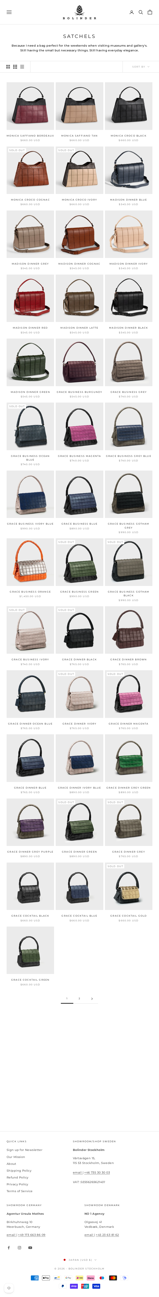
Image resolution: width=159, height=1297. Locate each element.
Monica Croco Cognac (30, 199)
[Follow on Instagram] (19, 1248)
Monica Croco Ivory (79, 199)
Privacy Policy (17, 1184)
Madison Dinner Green (30, 392)
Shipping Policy (19, 1170)
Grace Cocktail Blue (79, 916)
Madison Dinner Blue (128, 199)
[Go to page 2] (92, 998)
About (11, 1164)
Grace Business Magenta (79, 456)
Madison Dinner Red (30, 328)
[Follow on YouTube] (30, 1248)
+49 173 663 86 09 (31, 1235)
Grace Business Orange (30, 591)
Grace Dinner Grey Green (128, 787)
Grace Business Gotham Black (128, 593)
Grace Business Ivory (30, 659)
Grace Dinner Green (79, 852)
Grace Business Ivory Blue (30, 524)
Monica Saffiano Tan (79, 135)
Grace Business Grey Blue (128, 456)
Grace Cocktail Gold (128, 916)
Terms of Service (20, 1191)
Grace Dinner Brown (128, 659)
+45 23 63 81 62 (107, 1235)
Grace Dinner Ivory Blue (79, 787)
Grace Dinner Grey (128, 852)
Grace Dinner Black (79, 659)
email (78, 1172)
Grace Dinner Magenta (128, 723)
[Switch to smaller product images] (15, 66)
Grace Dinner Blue (30, 787)
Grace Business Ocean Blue (30, 458)
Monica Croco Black (129, 135)
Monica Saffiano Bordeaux (30, 135)
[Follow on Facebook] (9, 1248)
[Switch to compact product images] (22, 66)
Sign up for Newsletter (24, 1150)
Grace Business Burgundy (79, 392)
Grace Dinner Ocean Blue (30, 723)
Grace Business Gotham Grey (128, 526)
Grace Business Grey (129, 392)
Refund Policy (17, 1177)
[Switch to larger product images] (8, 66)
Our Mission (16, 1157)
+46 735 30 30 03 (97, 1172)
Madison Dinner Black (128, 328)
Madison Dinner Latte (79, 328)
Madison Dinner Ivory (129, 264)
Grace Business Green (79, 591)
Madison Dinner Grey (30, 264)
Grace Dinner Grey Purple (30, 852)
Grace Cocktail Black (30, 916)
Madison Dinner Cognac (79, 264)
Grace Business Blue (79, 524)
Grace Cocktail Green (30, 980)
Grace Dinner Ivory (80, 723)
